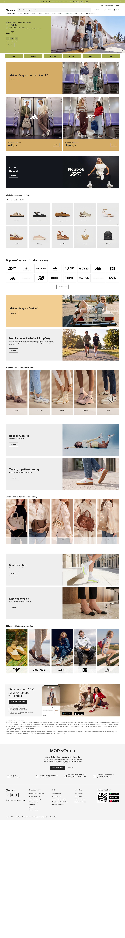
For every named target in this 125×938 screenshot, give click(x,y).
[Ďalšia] (121, 1)
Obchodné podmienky (62, 804)
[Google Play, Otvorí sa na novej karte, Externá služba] (114, 794)
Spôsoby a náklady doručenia (39, 793)
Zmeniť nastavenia (26, 816)
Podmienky (18, 816)
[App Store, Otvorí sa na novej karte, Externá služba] (114, 797)
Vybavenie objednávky (39, 799)
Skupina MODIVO (62, 796)
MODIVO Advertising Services (62, 801)
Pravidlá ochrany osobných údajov (40, 816)
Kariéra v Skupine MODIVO (62, 799)
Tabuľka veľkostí (85, 796)
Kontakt (37, 807)
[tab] (9, 199)
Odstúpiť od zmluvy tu (39, 796)
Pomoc (117, 5)
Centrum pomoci (39, 810)
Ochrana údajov (52, 816)
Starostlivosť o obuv (85, 799)
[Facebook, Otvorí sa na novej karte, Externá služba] (17, 795)
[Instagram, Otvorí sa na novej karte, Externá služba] (7, 795)
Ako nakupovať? (85, 793)
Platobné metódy (39, 801)
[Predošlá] (4, 1)
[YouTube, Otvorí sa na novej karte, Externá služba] (12, 795)
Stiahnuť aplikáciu (110, 5)
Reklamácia (38, 804)
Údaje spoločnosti (62, 793)
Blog (103, 5)
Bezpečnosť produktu (85, 801)
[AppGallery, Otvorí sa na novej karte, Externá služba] (114, 801)
